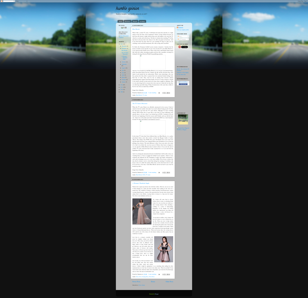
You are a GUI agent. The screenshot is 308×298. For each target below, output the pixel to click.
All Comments (182, 39)
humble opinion (127, 9)
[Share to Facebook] (168, 93)
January (124, 82)
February (124, 79)
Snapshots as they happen (183, 72)
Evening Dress (145, 276)
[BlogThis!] (164, 93)
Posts (180, 36)
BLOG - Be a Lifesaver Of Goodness (183, 69)
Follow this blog (183, 84)
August (123, 68)
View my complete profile (183, 30)
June (123, 72)
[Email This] (163, 93)
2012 (121, 85)
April (123, 75)
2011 (121, 87)
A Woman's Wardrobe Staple (140, 183)
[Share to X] (166, 93)
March (123, 77)
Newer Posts (136, 281)
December (124, 46)
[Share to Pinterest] (169, 93)
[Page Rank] (124, 28)
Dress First (138, 276)
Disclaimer (127, 21)
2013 (121, 44)
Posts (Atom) (142, 285)
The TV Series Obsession (139, 103)
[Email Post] (159, 92)
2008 (121, 92)
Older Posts (169, 281)
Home (120, 21)
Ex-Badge (142, 21)
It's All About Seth (181, 74)
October (124, 62)
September (124, 64)
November (124, 48)
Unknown (180, 27)
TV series (145, 95)
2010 (121, 89)
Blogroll (135, 21)
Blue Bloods (136, 29)
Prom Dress (152, 276)
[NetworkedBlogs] (183, 82)
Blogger (156, 294)
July (123, 70)
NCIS (144, 175)
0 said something (152, 92)
